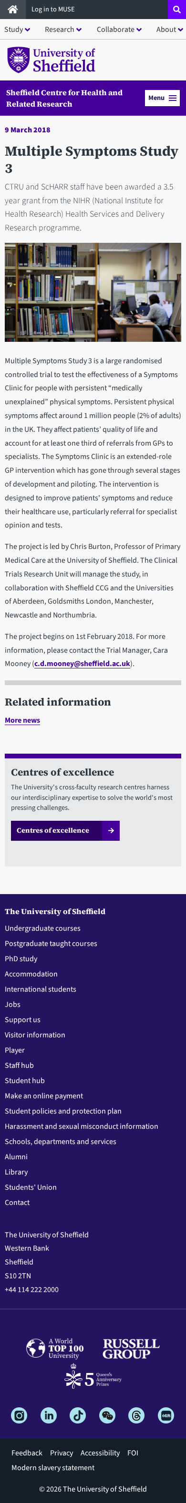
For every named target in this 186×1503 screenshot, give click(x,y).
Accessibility (100, 1453)
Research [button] (59, 29)
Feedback (26, 1453)
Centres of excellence (53, 830)
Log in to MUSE (53, 9)
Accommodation (31, 974)
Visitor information (35, 1035)
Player (15, 1050)
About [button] (166, 29)
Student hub (25, 1080)
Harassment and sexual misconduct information (81, 1126)
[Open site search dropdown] (177, 9)
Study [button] (13, 29)
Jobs (13, 1004)
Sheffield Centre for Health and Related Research (64, 98)
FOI (132, 1453)
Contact (17, 1202)
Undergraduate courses (43, 928)
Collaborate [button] (115, 29)
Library (16, 1172)
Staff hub (19, 1065)
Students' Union (31, 1187)
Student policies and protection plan (63, 1111)
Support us (23, 1020)
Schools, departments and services (60, 1141)
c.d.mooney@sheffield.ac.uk (82, 663)
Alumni (16, 1157)
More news (22, 720)
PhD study (21, 959)
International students (40, 989)
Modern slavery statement (52, 1468)
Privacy (61, 1453)
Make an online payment (44, 1096)
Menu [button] (156, 98)
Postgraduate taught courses (51, 943)
